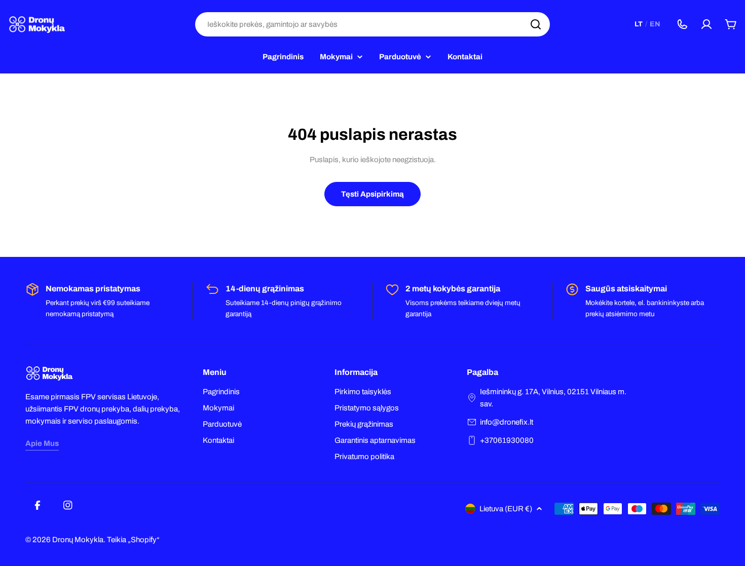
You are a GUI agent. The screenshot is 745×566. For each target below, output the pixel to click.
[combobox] (372, 24)
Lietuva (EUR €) (505, 509)
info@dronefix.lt (506, 422)
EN (655, 24)
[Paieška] (536, 24)
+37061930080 (507, 440)
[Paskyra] (706, 24)
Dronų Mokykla (77, 540)
